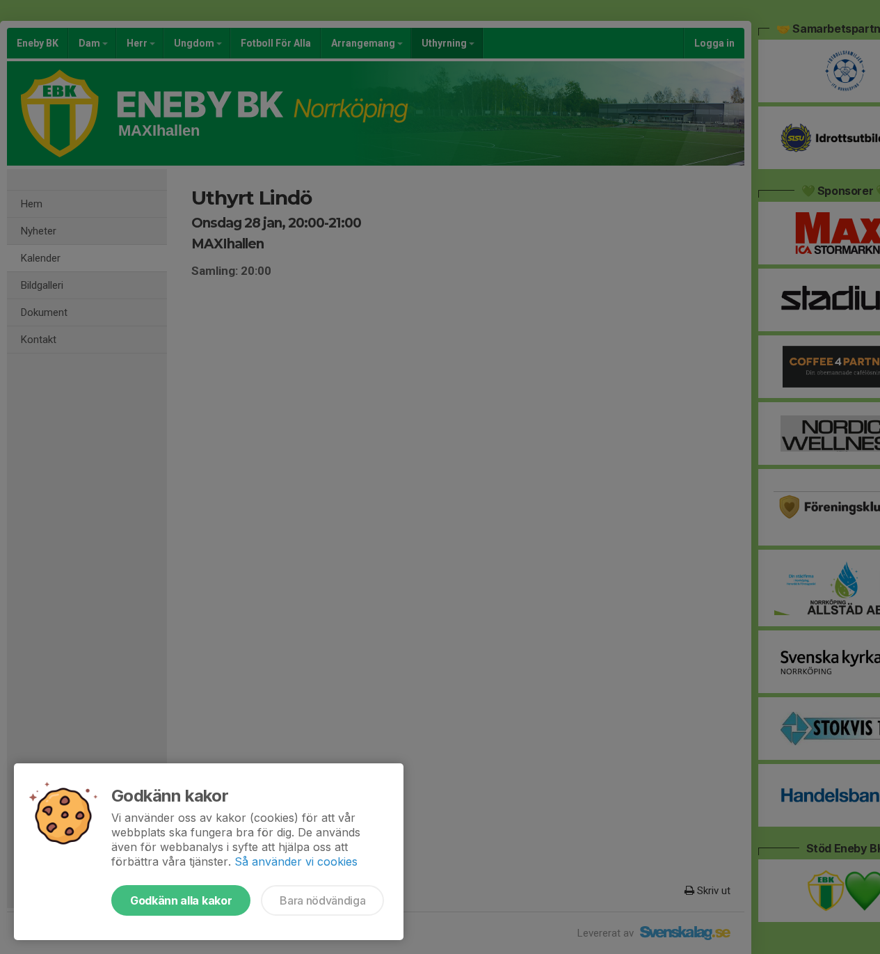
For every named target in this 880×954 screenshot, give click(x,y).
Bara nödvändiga (322, 900)
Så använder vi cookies (296, 861)
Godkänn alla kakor (181, 900)
